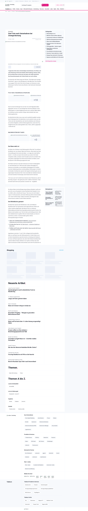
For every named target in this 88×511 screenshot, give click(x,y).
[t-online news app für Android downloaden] (32, 477)
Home (6, 11)
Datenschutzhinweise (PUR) (30, 425)
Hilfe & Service (28, 492)
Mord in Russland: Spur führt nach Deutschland (22, 361)
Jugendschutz (28, 429)
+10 (36, 100)
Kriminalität (13, 11)
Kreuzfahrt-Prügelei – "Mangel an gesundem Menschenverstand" (21, 313)
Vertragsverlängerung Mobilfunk (47, 488)
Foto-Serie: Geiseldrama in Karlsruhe (19, 92)
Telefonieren (32, 500)
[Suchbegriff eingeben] (31, 5)
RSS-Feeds (33, 441)
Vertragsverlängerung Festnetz (31, 488)
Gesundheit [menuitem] (47, 8)
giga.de (44, 453)
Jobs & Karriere (41, 418)
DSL (26, 500)
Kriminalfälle (11, 386)
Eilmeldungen (50, 441)
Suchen (46, 5)
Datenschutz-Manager (44, 425)
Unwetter (23, 401)
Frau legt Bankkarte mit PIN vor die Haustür (21, 354)
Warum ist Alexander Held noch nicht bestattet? (49, 203)
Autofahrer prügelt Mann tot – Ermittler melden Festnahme (22, 339)
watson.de (37, 453)
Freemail (35, 484)
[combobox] (31, 5)
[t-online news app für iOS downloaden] (26, 477)
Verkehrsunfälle (21, 409)
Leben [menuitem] (51, 8)
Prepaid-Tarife (36, 504)
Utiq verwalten (54, 425)
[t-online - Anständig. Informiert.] (13, 415)
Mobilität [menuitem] (62, 8)
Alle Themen (41, 441)
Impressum (34, 421)
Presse (48, 418)
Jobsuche (27, 445)
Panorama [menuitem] (42, 8)
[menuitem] (7, 1)
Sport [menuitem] (21, 8)
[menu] (35, 5)
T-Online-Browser (28, 437)
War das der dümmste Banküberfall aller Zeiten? (22, 347)
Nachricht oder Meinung (29, 468)
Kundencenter (28, 484)
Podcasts (53, 437)
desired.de (51, 453)
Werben (54, 418)
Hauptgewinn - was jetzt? (14, 393)
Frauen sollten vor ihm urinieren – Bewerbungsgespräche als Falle (18, 330)
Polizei (21, 373)
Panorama (9, 11)
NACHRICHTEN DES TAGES (16, 132)
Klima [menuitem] (58, 8)
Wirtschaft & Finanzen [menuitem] (28, 8)
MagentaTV (41, 500)
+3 (35, 139)
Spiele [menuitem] (55, 8)
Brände (10, 401)
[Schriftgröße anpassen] (9, 67)
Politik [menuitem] (14, 8)
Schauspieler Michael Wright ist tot (49, 198)
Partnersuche (35, 445)
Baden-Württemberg (13, 373)
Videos (26, 441)
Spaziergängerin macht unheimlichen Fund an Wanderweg (21, 290)
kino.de (58, 453)
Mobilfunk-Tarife (50, 500)
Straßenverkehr (12, 409)
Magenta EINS (45, 504)
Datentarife (27, 504)
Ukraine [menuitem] (17, 8)
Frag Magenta (37, 492)
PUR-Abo (37, 437)
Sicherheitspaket (44, 484)
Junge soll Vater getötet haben (17, 298)
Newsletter (46, 437)
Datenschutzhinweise (44, 421)
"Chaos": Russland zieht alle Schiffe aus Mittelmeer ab (49, 193)
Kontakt (26, 421)
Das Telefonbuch (28, 453)
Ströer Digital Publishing (29, 418)
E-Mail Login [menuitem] (59, 5)
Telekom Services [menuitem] (35, 1)
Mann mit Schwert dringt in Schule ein (19, 305)
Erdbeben (17, 401)
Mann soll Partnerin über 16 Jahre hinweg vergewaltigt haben (24, 322)
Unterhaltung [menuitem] (36, 8)
